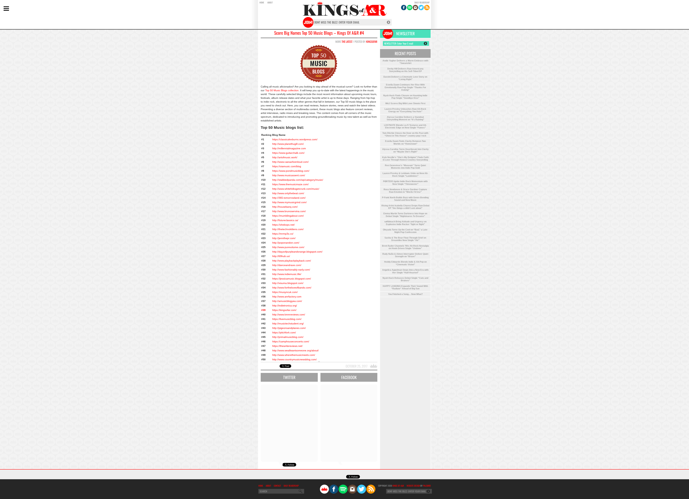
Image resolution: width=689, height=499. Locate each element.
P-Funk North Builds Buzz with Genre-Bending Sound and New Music (405, 198)
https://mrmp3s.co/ (282, 233)
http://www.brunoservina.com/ (289, 211)
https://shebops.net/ (283, 224)
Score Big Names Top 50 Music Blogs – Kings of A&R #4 (319, 32)
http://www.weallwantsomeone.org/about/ (295, 350)
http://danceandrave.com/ (286, 265)
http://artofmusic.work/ (284, 157)
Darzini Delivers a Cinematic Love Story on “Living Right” (405, 78)
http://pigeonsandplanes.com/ (289, 328)
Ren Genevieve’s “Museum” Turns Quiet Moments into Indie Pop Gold (405, 166)
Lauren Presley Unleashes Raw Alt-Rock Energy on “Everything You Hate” (405, 110)
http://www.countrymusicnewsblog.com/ (294, 359)
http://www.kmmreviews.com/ (288, 314)
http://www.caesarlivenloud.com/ (290, 161)
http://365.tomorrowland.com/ (289, 197)
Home (261, 2)
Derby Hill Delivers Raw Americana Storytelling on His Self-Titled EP (405, 70)
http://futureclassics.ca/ (285, 220)
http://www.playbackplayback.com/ (291, 260)
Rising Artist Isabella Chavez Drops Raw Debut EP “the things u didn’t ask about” (405, 206)
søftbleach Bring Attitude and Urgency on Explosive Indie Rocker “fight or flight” (405, 222)
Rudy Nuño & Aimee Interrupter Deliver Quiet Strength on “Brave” (405, 255)
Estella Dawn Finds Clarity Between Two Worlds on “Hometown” (405, 142)
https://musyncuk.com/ (285, 292)
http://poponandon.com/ (285, 242)
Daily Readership (422, 2)
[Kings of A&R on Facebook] (403, 7)
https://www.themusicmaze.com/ (290, 184)
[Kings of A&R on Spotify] (409, 7)
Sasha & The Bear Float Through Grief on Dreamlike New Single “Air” (405, 239)
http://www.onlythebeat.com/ (288, 193)
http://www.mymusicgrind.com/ (289, 202)
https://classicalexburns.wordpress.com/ (294, 139)
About (270, 2)
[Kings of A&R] (324, 489)
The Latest (347, 41)
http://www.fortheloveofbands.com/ (291, 287)
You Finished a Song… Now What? (405, 294)
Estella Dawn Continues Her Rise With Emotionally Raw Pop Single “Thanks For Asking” (405, 87)
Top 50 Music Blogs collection (281, 90)
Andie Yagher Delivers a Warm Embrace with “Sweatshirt (405, 61)
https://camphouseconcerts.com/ (290, 341)
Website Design (413, 485)
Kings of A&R (398, 485)
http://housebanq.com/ (285, 206)
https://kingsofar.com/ (284, 310)
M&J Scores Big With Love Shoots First (405, 103)
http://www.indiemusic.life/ (286, 274)
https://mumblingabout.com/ (288, 215)
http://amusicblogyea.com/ (287, 301)
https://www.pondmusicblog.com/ (290, 170)
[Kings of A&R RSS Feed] (427, 7)
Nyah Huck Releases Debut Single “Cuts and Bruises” (405, 279)
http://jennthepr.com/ (284, 238)
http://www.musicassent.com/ (288, 175)
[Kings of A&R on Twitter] (421, 7)
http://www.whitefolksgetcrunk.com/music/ (295, 188)
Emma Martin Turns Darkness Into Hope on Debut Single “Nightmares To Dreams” (405, 214)
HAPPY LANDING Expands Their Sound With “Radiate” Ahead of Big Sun (405, 287)
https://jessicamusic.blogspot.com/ (291, 278)
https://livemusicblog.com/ (286, 319)
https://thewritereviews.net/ (287, 346)
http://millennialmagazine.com (289, 148)
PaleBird (427, 485)
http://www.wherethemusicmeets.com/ (293, 355)
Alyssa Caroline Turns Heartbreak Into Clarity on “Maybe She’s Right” (405, 150)
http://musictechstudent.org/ (288, 323)
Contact (277, 485)
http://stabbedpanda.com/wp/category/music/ (297, 179)
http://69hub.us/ (281, 256)
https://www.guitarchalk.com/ (288, 152)
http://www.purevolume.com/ (288, 247)
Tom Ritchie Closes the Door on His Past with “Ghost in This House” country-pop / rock (405, 134)
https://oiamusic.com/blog (286, 166)
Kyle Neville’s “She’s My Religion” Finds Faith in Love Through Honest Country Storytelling (405, 158)
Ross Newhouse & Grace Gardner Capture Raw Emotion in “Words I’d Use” (405, 190)
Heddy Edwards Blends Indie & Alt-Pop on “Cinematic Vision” (405, 263)
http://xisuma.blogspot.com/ (287, 283)
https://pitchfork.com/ (284, 332)
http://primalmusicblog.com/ (287, 337)
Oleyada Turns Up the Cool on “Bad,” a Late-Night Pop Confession (405, 231)
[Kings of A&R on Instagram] (415, 7)
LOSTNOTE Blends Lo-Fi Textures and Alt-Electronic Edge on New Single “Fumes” (405, 126)
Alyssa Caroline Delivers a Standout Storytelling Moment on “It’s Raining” (405, 118)
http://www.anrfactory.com (286, 296)
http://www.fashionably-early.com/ (291, 269)
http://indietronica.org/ (284, 305)
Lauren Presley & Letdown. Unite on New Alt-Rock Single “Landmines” (405, 174)
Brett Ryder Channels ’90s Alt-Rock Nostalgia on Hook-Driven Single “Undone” (405, 247)
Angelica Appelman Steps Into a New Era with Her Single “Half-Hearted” (405, 271)
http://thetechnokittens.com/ (288, 229)
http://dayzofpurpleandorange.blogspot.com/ (297, 251)
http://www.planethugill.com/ (288, 143)
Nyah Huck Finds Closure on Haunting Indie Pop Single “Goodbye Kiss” (405, 96)
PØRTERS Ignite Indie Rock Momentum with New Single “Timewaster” (405, 182)
